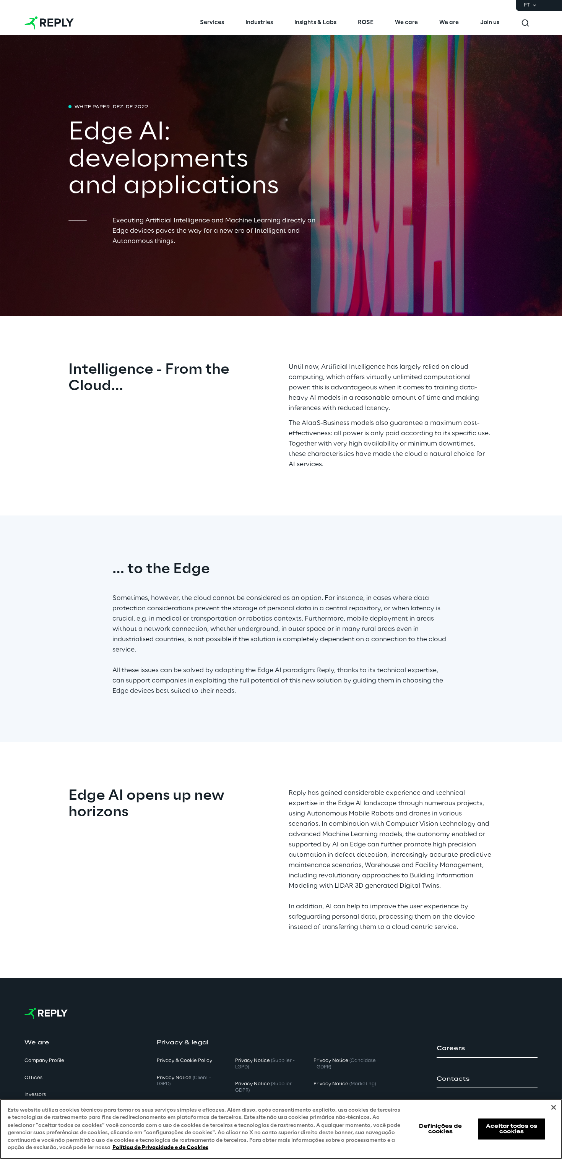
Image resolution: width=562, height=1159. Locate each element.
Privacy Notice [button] (184, 1081)
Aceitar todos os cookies (511, 1128)
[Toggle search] (525, 23)
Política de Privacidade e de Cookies (160, 1147)
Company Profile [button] (44, 1060)
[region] (281, 1129)
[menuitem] (212, 23)
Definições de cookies (440, 1128)
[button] (487, 1048)
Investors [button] (35, 1094)
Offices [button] (33, 1077)
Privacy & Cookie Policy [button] (184, 1060)
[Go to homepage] (49, 23)
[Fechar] (553, 1107)
